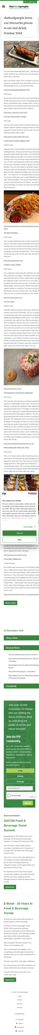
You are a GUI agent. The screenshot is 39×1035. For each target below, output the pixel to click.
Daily (20, 770)
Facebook (21, 1020)
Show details (28, 527)
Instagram (20, 1027)
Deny (19, 539)
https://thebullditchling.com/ (13, 260)
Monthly (20, 781)
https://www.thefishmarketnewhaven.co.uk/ (19, 443)
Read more (10, 887)
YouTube (21, 1031)
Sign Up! (27, 803)
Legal (19, 996)
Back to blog (11, 603)
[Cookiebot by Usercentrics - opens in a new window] (28, 493)
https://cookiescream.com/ (13, 298)
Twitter (20, 1023)
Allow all (19, 533)
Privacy (19, 1004)
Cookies (19, 1000)
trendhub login (31, 2)
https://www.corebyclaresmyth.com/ (16, 137)
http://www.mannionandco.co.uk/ (15, 555)
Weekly (20, 776)
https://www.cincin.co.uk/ (12, 389)
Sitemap (19, 1007)
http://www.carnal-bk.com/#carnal (15, 112)
